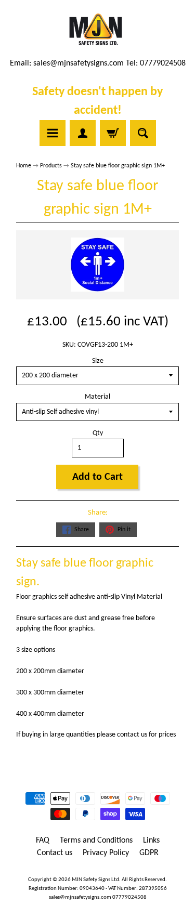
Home (23, 166)
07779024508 (129, 897)
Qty (98, 433)
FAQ (42, 840)
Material (97, 396)
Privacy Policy (106, 853)
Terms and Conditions (96, 840)
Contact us (54, 853)
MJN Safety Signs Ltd (95, 880)
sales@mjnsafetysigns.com (78, 63)
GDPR (149, 853)
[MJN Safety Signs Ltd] (97, 30)
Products (51, 166)
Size (97, 361)
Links (151, 840)
